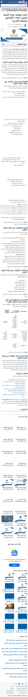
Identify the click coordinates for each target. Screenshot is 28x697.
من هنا (15, 93)
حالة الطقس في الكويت (22, 688)
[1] (9, 88)
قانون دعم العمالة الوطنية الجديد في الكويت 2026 (14, 648)
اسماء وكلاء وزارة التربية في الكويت (16, 391)
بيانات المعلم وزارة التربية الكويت (15, 267)
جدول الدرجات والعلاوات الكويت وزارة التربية (12, 78)
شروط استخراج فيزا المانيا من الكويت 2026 (16, 674)
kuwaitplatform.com (22, 364)
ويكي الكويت (6, 55)
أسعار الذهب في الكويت (22, 691)
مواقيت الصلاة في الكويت (21, 686)
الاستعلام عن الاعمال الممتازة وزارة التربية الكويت (15, 295)
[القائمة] (1, 2)
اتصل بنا (12, 688)
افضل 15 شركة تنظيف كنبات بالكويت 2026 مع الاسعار (15, 644)
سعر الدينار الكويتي (23, 693)
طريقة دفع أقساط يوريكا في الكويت (18, 660)
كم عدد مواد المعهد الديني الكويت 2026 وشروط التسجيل (14, 669)
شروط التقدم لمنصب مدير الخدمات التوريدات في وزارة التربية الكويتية (13, 386)
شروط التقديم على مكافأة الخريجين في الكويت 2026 (15, 656)
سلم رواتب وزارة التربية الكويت (15, 352)
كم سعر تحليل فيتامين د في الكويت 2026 (16, 640)
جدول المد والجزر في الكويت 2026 (18, 677)
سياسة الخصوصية (10, 691)
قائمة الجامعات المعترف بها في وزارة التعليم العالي (14, 395)
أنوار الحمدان (4, 65)
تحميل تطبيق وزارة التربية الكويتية (16, 380)
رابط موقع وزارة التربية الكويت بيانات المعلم (14, 389)
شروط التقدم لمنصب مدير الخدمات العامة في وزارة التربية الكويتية (14, 382)
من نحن (12, 686)
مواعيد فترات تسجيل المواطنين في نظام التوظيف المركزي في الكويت (15, 223)
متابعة (14, 565)
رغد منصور (11, 24)
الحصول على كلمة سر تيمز (18, 393)
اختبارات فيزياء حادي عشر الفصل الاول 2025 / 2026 (14, 651)
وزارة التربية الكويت (20, 362)
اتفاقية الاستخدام (10, 693)
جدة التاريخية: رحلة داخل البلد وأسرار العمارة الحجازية (16, 664)
